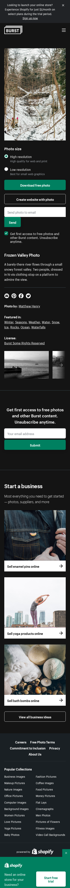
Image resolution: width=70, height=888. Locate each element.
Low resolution (20, 169)
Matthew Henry (29, 305)
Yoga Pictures (12, 828)
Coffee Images (45, 783)
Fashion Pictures (46, 776)
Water (46, 321)
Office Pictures (13, 795)
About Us (35, 753)
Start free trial (51, 879)
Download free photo (35, 184)
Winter (8, 321)
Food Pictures (44, 789)
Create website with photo (35, 199)
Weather (34, 321)
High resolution (21, 156)
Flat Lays (41, 802)
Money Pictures (45, 795)
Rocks (14, 326)
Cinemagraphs (44, 808)
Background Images (16, 808)
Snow (55, 321)
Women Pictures (14, 815)
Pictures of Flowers (48, 821)
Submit (35, 444)
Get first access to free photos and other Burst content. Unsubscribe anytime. (34, 237)
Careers (20, 741)
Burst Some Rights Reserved (24, 342)
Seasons (21, 321)
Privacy (54, 747)
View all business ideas (35, 716)
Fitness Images (45, 828)
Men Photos (43, 815)
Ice (6, 326)
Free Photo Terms (42, 741)
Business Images (14, 776)
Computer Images (15, 802)
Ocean (25, 326)
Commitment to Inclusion (28, 747)
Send (12, 222)
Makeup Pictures (14, 783)
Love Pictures (12, 821)
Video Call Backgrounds (50, 834)
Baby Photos (11, 834)
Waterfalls (38, 326)
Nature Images (13, 789)
